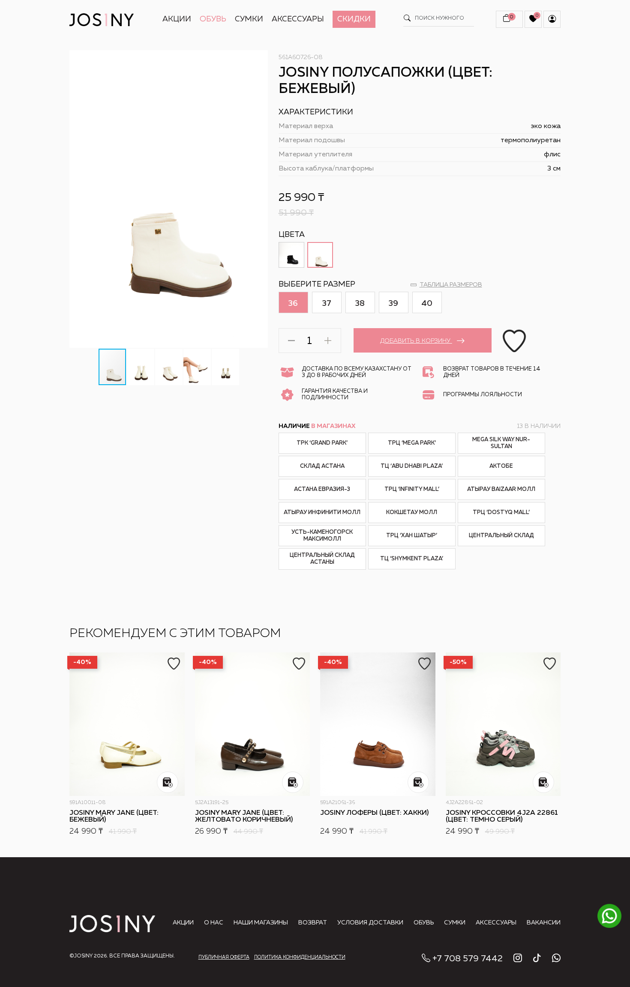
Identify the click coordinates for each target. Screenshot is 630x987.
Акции (176, 19)
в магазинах (333, 426)
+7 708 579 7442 (467, 958)
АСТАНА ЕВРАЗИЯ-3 (322, 489)
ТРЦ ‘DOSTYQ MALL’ (501, 512)
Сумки (249, 19)
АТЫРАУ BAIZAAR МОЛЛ (501, 489)
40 (426, 304)
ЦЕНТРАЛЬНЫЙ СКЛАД (501, 535)
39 (393, 304)
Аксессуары (298, 19)
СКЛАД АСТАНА (322, 466)
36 (293, 304)
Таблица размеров (451, 285)
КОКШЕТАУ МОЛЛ (411, 512)
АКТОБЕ (501, 466)
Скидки (354, 19)
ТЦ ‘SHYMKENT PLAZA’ (411, 559)
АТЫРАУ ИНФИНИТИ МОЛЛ (322, 512)
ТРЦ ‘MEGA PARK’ (412, 443)
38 (360, 304)
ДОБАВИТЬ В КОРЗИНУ (416, 341)
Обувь (213, 19)
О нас (213, 923)
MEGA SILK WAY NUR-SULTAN (501, 443)
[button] (260, 58)
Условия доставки (370, 923)
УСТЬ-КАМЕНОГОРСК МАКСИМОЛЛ (322, 535)
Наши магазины (261, 923)
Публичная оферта (223, 957)
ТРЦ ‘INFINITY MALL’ (411, 489)
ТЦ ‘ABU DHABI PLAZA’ (412, 466)
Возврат (312, 923)
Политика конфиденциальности (299, 957)
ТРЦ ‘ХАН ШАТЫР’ (411, 535)
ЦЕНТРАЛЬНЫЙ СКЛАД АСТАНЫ (322, 559)
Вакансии (544, 923)
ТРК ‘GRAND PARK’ (322, 443)
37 (326, 304)
